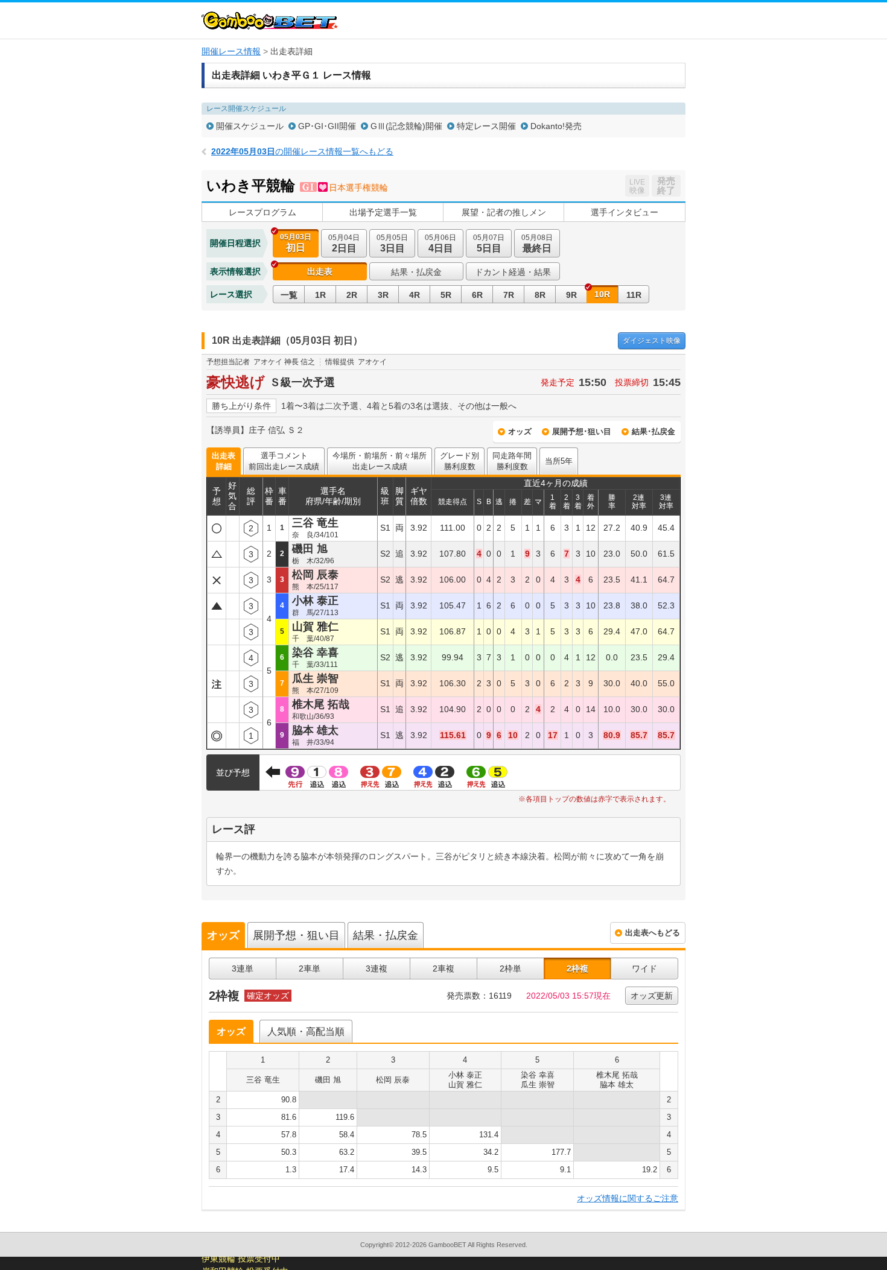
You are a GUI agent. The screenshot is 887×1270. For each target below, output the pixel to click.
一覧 (289, 295)
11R (633, 295)
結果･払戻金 (653, 431)
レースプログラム (262, 212)
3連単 (242, 968)
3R (383, 295)
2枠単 (510, 968)
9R (571, 295)
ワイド (644, 968)
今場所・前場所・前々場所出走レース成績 (379, 461)
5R (445, 295)
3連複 (376, 968)
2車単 (309, 968)
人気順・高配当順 (306, 1031)
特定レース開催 (486, 126)
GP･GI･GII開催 (327, 126)
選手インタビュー (624, 212)
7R (508, 295)
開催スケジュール (250, 126)
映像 (652, 340)
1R (320, 295)
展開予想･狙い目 (581, 431)
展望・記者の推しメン (504, 212)
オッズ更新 (652, 995)
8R (540, 295)
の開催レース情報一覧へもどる (302, 151)
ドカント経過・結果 (513, 272)
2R (351, 295)
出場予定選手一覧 (383, 212)
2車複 (443, 968)
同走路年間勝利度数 (512, 461)
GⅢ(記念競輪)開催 (406, 126)
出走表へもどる (652, 932)
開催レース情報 (231, 51)
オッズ (520, 431)
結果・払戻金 (416, 272)
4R (414, 295)
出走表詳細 (223, 461)
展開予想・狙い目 (296, 935)
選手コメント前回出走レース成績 (284, 461)
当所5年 (559, 461)
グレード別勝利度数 (459, 461)
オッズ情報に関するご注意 (627, 1198)
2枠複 (577, 968)
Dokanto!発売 (556, 126)
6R (477, 295)
